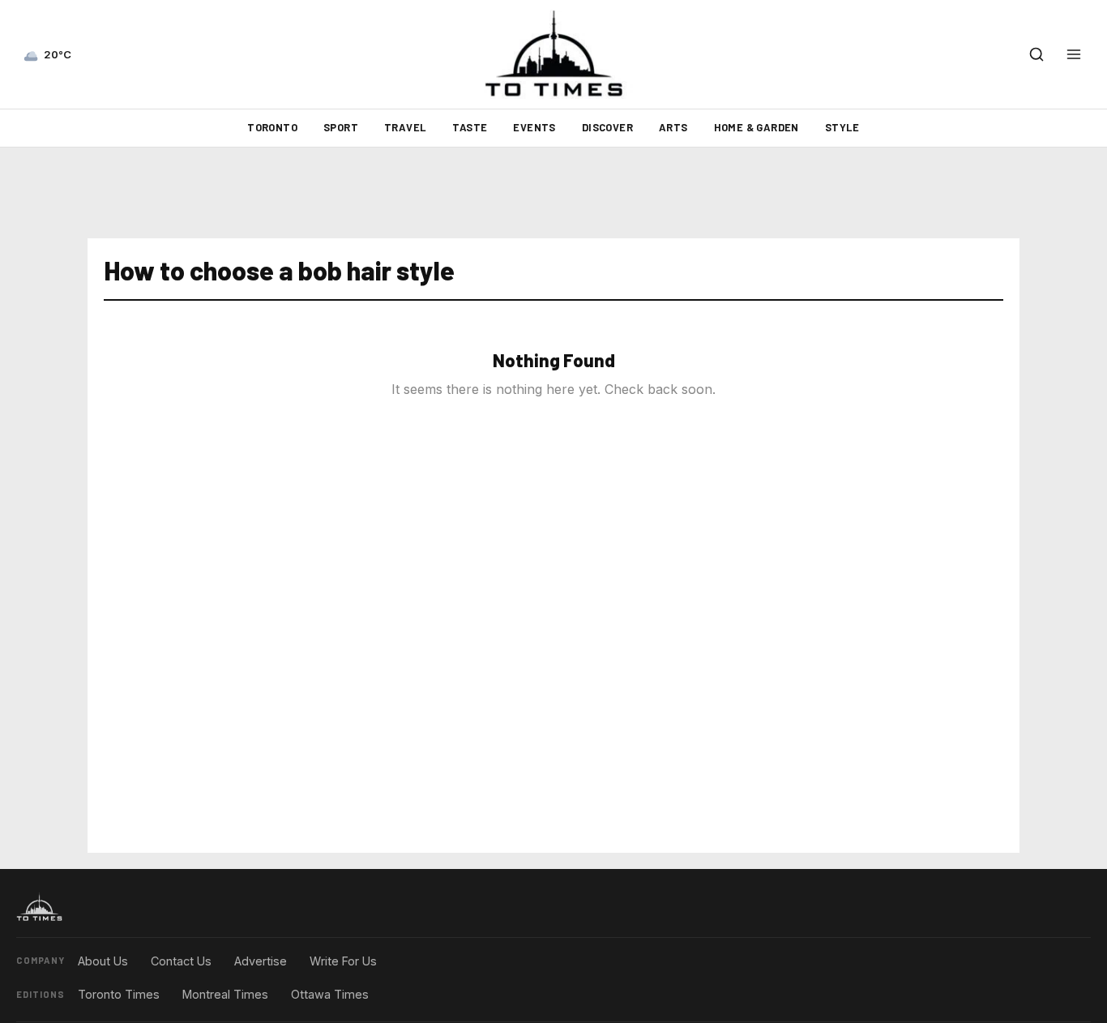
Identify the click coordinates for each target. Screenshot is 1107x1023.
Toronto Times (119, 994)
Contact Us (181, 961)
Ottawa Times (330, 994)
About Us (103, 961)
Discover (607, 127)
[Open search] (1036, 54)
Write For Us (343, 961)
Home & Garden (756, 127)
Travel (405, 127)
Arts (673, 127)
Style (842, 127)
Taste (469, 127)
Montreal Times (225, 994)
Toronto (272, 127)
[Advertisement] (553, 192)
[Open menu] (1074, 54)
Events (534, 127)
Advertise (260, 961)
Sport (340, 127)
